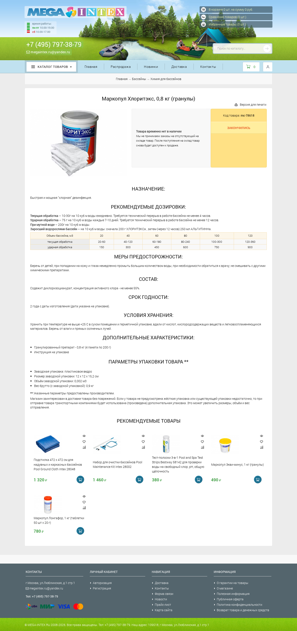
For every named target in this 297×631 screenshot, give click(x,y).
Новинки (151, 66)
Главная (91, 66)
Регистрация (102, 588)
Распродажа (121, 66)
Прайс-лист (163, 605)
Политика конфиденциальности (239, 605)
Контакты (208, 66)
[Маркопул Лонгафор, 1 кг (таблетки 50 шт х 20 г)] (56, 504)
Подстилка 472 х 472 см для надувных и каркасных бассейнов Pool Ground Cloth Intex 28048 (58, 464)
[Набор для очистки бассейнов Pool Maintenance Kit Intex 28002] (115, 444)
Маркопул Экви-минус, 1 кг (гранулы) (237, 464)
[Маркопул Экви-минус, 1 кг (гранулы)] (233, 444)
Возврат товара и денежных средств (243, 610)
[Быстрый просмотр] (84, 436)
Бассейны (139, 79)
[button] (84, 441)
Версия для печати (253, 104)
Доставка (179, 66)
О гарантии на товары (232, 583)
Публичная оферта (230, 599)
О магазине (225, 588)
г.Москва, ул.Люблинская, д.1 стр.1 (50, 583)
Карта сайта (163, 610)
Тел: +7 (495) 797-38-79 (42, 596)
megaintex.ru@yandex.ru (50, 52)
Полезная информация (233, 594)
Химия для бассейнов (165, 79)
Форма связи (164, 594)
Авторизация (102, 583)
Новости (161, 599)
